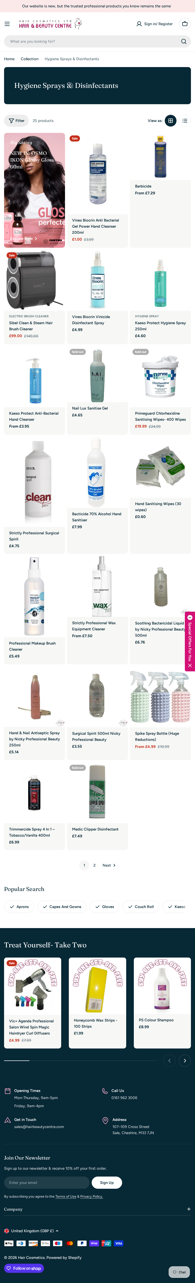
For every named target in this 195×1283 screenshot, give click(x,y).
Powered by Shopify (64, 1257)
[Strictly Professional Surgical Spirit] (34, 482)
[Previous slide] (170, 1061)
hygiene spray (147, 316)
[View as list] (185, 121)
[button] (190, 641)
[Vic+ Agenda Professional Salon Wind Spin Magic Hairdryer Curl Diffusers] (32, 986)
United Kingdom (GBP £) (32, 1231)
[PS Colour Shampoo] (162, 986)
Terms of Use (65, 1196)
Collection (29, 59)
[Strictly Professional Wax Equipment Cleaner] (97, 586)
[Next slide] (185, 1061)
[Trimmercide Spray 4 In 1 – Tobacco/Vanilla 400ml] (34, 792)
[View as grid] (171, 121)
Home (9, 59)
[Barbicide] (160, 156)
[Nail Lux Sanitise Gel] (97, 374)
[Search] (184, 41)
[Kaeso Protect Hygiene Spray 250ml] (160, 280)
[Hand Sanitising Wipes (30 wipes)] (160, 467)
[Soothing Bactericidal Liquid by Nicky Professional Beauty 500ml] (160, 586)
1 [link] (84, 865)
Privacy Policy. (91, 1196)
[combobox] (97, 41)
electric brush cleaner (29, 316)
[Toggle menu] (7, 24)
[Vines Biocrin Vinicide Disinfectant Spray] (97, 280)
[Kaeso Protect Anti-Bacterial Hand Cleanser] (34, 376)
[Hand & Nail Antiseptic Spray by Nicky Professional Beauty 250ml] (34, 696)
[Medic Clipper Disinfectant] (97, 792)
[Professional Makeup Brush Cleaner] (34, 596)
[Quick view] (121, 144)
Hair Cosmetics (31, 1257)
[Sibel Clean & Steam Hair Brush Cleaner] (34, 280)
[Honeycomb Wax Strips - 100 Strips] (97, 986)
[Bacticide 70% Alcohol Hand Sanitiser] (97, 472)
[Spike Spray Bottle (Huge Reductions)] (160, 696)
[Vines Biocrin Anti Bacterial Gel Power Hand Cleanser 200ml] (97, 173)
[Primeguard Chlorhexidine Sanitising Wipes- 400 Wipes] (160, 376)
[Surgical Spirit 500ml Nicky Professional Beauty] (97, 696)
